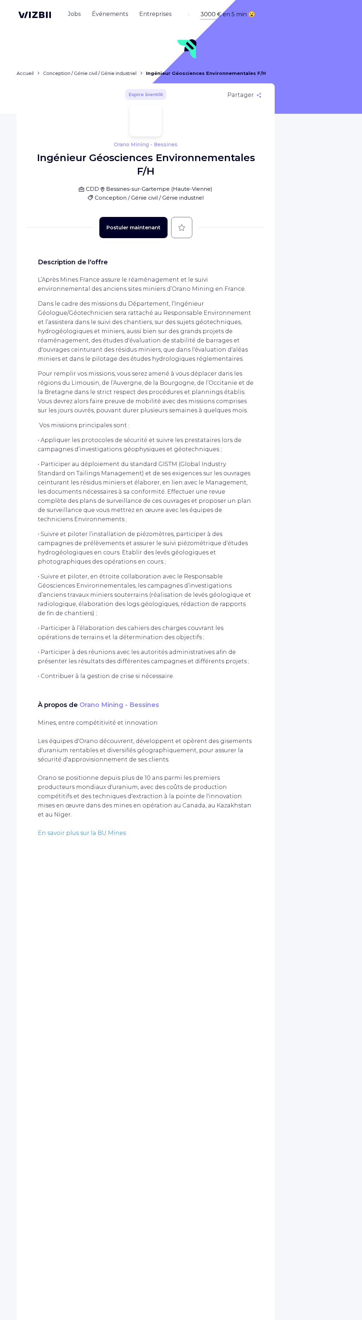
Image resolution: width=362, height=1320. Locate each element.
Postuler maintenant (133, 227)
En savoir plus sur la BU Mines (82, 833)
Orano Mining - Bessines (119, 705)
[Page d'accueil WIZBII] (34, 14)
